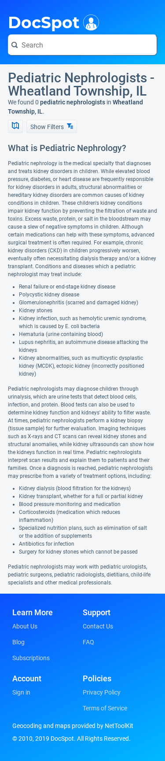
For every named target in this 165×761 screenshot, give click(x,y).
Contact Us (98, 626)
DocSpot (44, 21)
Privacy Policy (102, 692)
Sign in (21, 692)
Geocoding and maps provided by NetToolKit (72, 725)
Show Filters (47, 126)
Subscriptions (31, 657)
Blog (18, 642)
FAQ (88, 642)
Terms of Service (105, 708)
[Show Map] (15, 126)
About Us (24, 626)
